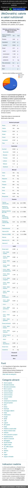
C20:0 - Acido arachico (6, 287)
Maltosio (5, 164)
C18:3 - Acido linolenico (6, 331)
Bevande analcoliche (9, 387)
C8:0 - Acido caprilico (6, 252)
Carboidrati (5, 140)
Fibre (3, 143)
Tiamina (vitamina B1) (5, 202)
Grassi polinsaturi (6, 323)
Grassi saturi (5, 249)
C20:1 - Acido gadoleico (6, 319)
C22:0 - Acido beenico (6, 291)
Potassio (4, 184)
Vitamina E (4, 243)
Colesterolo (5, 349)
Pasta (5, 427)
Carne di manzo (8, 395)
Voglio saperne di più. (19, 9)
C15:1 (4, 304)
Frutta (5, 413)
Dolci (5, 405)
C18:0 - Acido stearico (6, 283)
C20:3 (4, 339)
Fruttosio (5, 158)
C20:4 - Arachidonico (6, 343)
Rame (3, 193)
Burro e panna (8, 389)
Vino (5, 452)
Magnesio (4, 178)
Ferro (3, 175)
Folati (3, 225)
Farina (5, 407)
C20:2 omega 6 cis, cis (7, 335)
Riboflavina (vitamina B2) (5, 207)
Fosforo (4, 181)
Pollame (6, 432)
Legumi (6, 423)
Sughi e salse (7, 444)
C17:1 (4, 311)
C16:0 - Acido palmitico (6, 274)
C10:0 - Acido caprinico (6, 257)
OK (10, 9)
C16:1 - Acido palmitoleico (6, 308)
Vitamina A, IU (5, 240)
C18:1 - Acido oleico (6, 315)
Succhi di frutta (8, 442)
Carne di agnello (8, 391)
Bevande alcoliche (9, 385)
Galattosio (5, 167)
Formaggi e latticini (9, 411)
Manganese (5, 196)
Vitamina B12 (5, 231)
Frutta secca (7, 415)
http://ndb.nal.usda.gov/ (9, 374)
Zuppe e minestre (8, 456)
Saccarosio (5, 152)
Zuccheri (4, 149)
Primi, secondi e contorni (10, 434)
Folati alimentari (6, 228)
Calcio (3, 172)
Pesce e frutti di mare (9, 431)
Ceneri (3, 137)
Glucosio (5, 155)
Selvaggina (7, 440)
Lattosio (5, 161)
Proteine (4, 131)
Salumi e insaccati (9, 438)
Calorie (4, 128)
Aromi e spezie (8, 383)
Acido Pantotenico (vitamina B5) (5, 217)
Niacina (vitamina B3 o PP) (6, 211)
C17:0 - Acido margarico (6, 278)
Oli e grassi (7, 425)
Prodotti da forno (8, 436)
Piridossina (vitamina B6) (5, 221)
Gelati (5, 419)
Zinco (3, 190)
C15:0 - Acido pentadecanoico (7, 270)
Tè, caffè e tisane (8, 446)
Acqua (3, 125)
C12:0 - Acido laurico (6, 261)
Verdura (6, 450)
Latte (5, 421)
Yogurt (5, 454)
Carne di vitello (8, 397)
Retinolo (4, 237)
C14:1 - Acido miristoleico (6, 300)
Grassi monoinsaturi (5, 296)
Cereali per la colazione (10, 401)
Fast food (6, 409)
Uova (5, 448)
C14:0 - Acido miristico (6, 265)
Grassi (3, 134)
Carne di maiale (8, 393)
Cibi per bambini (8, 403)
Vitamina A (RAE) (6, 234)
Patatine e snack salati (10, 428)
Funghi (6, 417)
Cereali (6, 399)
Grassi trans (5, 346)
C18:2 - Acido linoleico (6, 327)
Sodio (3, 187)
